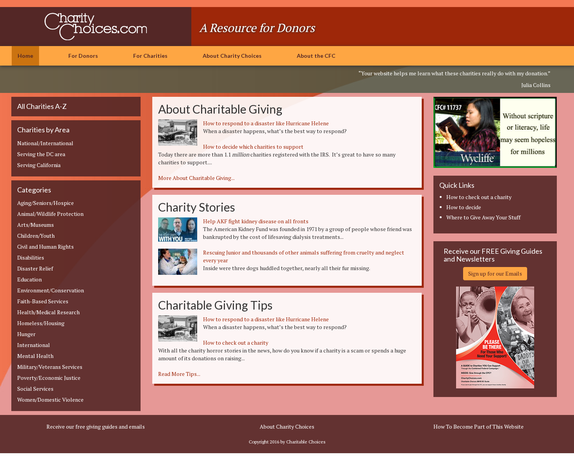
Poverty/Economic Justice (48, 377)
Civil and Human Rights (45, 246)
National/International (45, 143)
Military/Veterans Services (49, 366)
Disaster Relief (35, 268)
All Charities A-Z (42, 106)
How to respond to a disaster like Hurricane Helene (266, 123)
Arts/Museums (35, 224)
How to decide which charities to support (253, 146)
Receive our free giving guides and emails (95, 426)
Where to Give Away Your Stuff (483, 217)
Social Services (35, 388)
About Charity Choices (232, 55)
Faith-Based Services (42, 301)
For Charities (150, 55)
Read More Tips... (179, 373)
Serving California (39, 165)
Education (29, 279)
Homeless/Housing (40, 323)
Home (25, 55)
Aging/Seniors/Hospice (45, 203)
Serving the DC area (41, 154)
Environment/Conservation (50, 290)
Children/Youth (36, 235)
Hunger (26, 334)
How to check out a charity (235, 342)
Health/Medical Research (48, 312)
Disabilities (30, 257)
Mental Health (35, 356)
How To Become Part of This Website (478, 426)
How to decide (463, 207)
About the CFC (316, 55)
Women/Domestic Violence (50, 399)
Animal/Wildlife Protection (50, 213)
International (33, 345)
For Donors (83, 55)
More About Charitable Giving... (196, 178)
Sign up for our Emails (495, 273)
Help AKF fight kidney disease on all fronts (255, 221)
